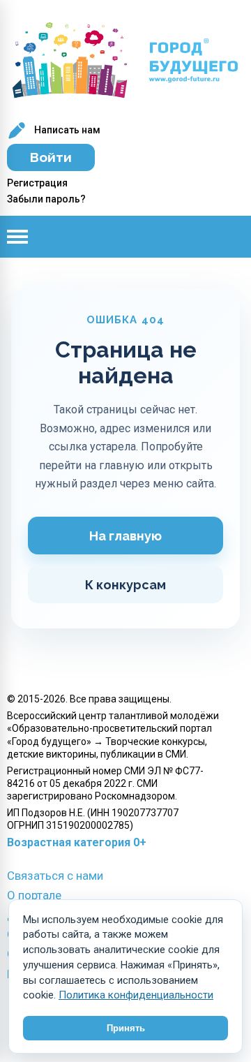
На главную (125, 536)
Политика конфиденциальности (136, 995)
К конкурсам (125, 584)
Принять (126, 1028)
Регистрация (37, 183)
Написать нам (66, 129)
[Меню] (28, 237)
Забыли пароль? (46, 199)
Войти (51, 157)
